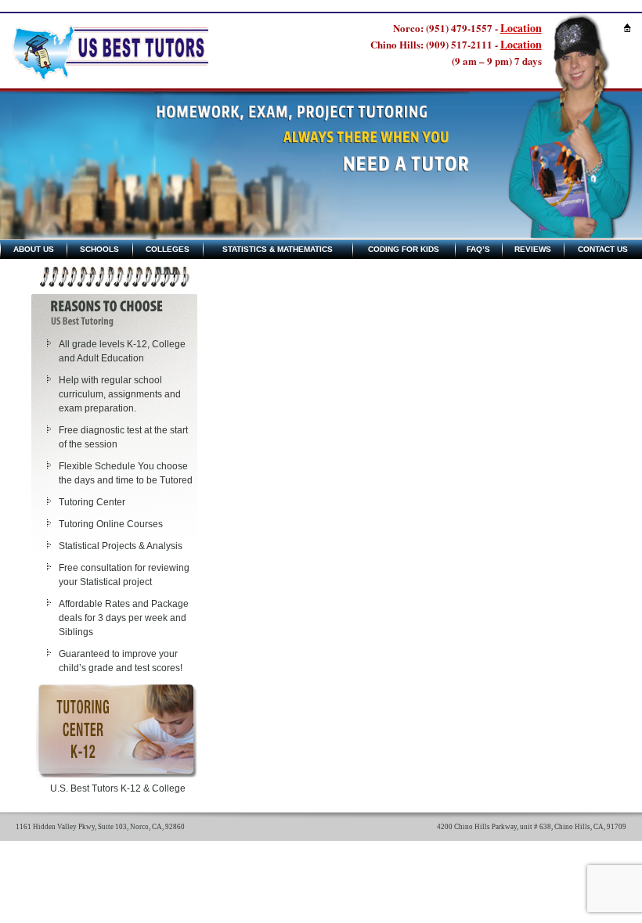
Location (521, 28)
